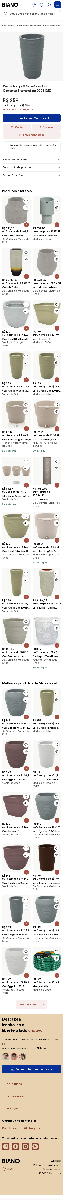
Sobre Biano (13, 1083)
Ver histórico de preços (16, 109)
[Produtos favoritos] (41, 4)
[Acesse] (49, 4)
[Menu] (57, 4)
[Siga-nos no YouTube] (25, 1146)
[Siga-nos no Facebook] (15, 1146)
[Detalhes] (26, 224)
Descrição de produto (17, 167)
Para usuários (14, 1096)
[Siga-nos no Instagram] (5, 1146)
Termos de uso (52, 1169)
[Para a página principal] (10, 5)
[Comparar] (26, 207)
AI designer (33, 1128)
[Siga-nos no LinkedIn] (35, 1146)
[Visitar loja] (31, 56)
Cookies (56, 1160)
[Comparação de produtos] (33, 4)
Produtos (9, 1128)
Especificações (13, 175)
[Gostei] (26, 201)
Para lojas (12, 1108)
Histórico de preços (16, 159)
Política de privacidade (47, 1164)
